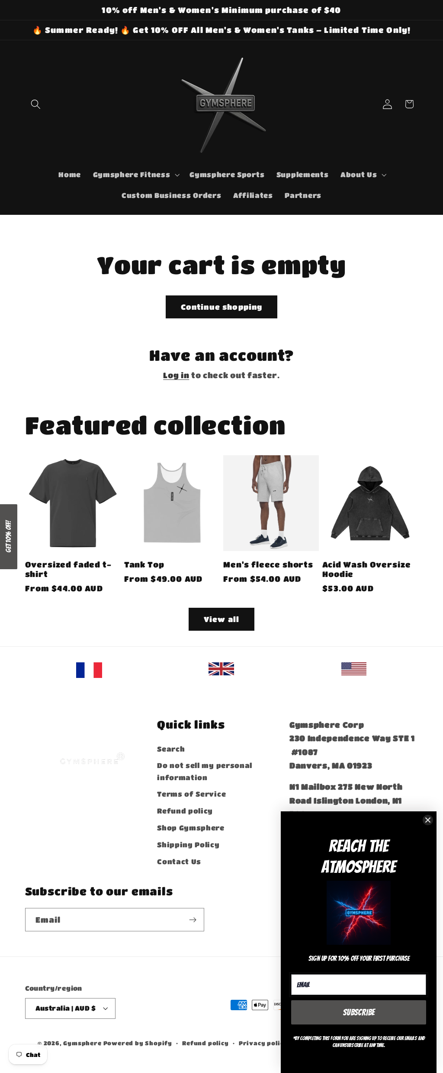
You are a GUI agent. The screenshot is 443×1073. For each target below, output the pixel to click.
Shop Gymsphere (191, 827)
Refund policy (185, 811)
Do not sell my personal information (204, 771)
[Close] (428, 820)
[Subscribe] (193, 919)
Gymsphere (82, 1043)
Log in (176, 374)
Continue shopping (222, 306)
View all (221, 619)
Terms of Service (191, 794)
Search (171, 749)
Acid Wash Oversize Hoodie (366, 569)
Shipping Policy (188, 844)
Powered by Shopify (138, 1043)
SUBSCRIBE (359, 1012)
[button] (36, 104)
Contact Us (179, 861)
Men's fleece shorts (268, 564)
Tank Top (144, 564)
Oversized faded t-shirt (68, 569)
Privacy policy (263, 1043)
